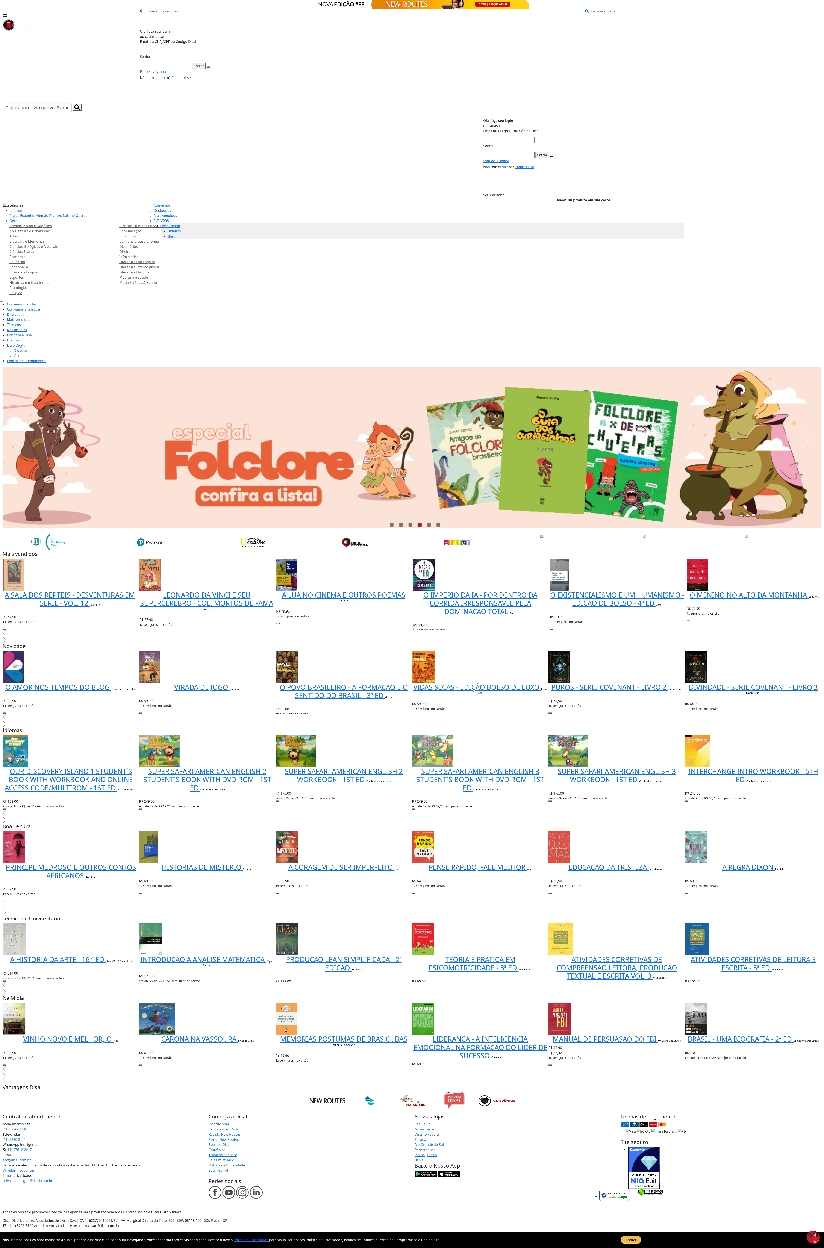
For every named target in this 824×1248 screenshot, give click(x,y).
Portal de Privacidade (251, 1239)
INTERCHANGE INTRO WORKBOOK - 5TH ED (753, 775)
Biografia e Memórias (26, 241)
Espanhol (27, 215)
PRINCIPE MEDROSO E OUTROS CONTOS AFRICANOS (71, 871)
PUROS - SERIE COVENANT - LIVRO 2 (609, 687)
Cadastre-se (181, 77)
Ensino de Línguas (24, 272)
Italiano (69, 215)
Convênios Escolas (22, 304)
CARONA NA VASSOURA (199, 1039)
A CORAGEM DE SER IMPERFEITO (341, 867)
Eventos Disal (219, 1144)
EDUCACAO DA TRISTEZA (608, 867)
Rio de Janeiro (426, 1155)
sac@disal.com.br (17, 1160)
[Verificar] (650, 1192)
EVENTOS (161, 220)
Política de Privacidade (227, 1165)
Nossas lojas (17, 330)
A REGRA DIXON (748, 867)
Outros (81, 215)
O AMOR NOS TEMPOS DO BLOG (58, 687)
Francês (55, 215)
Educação (17, 262)
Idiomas (16, 210)
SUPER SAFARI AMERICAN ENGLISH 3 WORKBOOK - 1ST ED (617, 775)
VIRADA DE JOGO (202, 687)
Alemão (42, 215)
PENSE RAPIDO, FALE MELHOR (478, 867)
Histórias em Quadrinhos (29, 282)
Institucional (219, 1124)
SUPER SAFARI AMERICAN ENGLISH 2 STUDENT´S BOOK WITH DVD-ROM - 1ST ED (207, 779)
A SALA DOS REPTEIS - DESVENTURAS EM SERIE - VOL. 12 (70, 599)
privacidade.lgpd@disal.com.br (28, 1180)
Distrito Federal (427, 1134)
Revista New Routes (225, 1134)
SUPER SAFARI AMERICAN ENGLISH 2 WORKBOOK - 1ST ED (344, 775)
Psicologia (17, 287)
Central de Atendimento (26, 360)
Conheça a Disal (20, 335)
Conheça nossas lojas (160, 11)
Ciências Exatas (21, 251)
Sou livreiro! (218, 1170)
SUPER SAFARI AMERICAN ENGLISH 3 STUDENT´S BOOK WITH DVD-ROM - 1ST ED (480, 779)
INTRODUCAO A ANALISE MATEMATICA (203, 959)
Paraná (420, 1139)
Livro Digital (170, 226)
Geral (13, 220)
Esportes (16, 277)
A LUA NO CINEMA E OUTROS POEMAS (343, 595)
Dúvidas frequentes (19, 1170)
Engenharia (18, 267)
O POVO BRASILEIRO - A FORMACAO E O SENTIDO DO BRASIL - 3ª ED (344, 691)
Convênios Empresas (24, 309)
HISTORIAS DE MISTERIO (202, 867)
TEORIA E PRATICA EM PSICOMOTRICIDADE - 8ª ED (474, 963)
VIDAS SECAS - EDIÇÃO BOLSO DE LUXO (477, 687)
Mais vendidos (165, 215)
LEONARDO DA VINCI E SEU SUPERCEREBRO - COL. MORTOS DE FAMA (206, 599)
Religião (15, 292)
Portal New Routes (224, 1139)
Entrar (199, 65)
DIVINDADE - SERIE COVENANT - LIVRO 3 (753, 687)
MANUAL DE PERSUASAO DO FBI (605, 1039)
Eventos (13, 340)
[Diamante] (644, 1168)
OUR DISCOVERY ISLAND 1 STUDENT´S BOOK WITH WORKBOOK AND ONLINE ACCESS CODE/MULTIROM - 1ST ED (69, 779)
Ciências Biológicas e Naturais (33, 246)
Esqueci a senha (153, 71)
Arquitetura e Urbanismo (29, 231)
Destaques (162, 210)
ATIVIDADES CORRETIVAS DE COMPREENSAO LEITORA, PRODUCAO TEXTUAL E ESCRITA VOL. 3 (617, 968)
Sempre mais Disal (224, 1129)
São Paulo (423, 1124)
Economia (17, 256)
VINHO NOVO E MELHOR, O (68, 1039)
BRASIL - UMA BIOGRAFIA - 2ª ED (741, 1039)
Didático (174, 231)
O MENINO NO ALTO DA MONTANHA (749, 595)
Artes (13, 236)
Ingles (14, 215)
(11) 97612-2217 (19, 1149)
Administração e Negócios (30, 226)
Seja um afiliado (221, 1160)
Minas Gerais (425, 1129)
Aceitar (631, 1239)
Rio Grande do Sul (429, 1144)
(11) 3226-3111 (14, 1139)
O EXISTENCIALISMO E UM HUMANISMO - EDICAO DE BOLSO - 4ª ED (617, 599)
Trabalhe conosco (223, 1155)
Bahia (419, 1160)
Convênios (162, 205)
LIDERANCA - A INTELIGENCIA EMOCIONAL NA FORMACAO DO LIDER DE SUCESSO (480, 1047)
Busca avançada (602, 11)
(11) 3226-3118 (14, 1129)
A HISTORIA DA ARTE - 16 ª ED (58, 959)
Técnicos (14, 324)
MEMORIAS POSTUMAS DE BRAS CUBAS (343, 1039)
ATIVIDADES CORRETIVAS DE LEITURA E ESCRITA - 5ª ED (753, 963)
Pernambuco (425, 1149)
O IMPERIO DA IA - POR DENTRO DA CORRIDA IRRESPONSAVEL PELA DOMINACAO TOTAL (480, 603)
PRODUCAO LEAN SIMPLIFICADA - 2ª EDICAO (344, 963)
